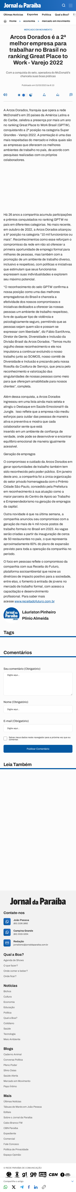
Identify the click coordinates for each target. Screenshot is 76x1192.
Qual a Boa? (62, 14)
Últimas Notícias (13, 14)
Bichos (7, 991)
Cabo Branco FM (13, 1123)
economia (29, 21)
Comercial (9, 1139)
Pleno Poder (10, 1065)
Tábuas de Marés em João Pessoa (23, 1107)
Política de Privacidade (16, 1149)
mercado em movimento (56, 21)
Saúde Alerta (11, 1076)
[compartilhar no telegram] (22, 1187)
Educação (9, 1007)
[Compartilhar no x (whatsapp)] (14, 1187)
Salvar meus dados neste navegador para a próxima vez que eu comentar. (40, 738)
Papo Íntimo (10, 1086)
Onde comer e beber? (16, 971)
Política (46, 14)
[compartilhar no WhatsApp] (5, 1187)
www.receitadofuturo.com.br (34, 601)
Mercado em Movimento (17, 1081)
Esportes (32, 14)
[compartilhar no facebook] (29, 1187)
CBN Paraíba (11, 1128)
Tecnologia (10, 1034)
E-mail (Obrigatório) (16, 720)
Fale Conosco (11, 1144)
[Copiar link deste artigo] (44, 1187)
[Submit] (63, 5)
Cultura (8, 997)
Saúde (7, 1029)
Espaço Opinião (12, 1155)
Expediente (10, 1133)
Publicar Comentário (38, 749)
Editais (7, 1112)
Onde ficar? (10, 976)
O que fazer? (11, 965)
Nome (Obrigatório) (16, 701)
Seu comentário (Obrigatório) (22, 668)
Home (12, 21)
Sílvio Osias (10, 1070)
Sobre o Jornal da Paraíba (18, 1117)
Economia (9, 1002)
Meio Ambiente (12, 1039)
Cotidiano (9, 1023)
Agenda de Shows (14, 960)
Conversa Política (13, 1060)
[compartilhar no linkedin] (35, 1187)
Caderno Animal (13, 1054)
